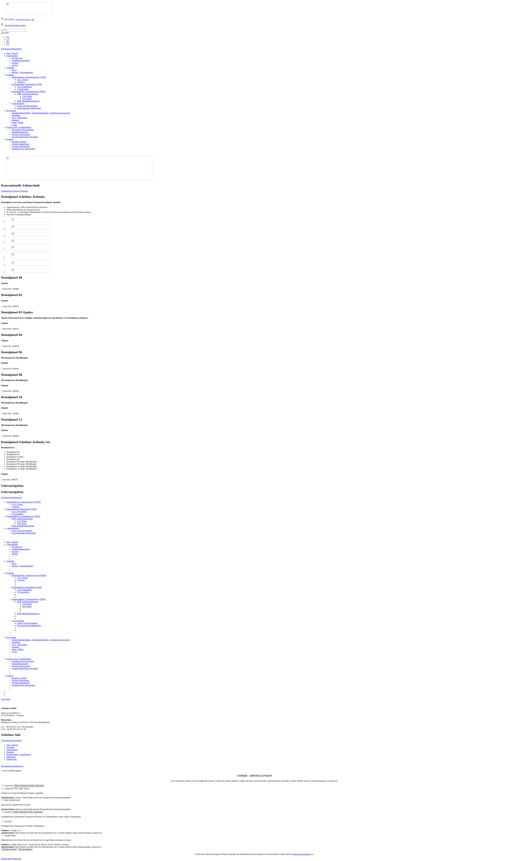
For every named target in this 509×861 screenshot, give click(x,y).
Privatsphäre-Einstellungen (12, 766)
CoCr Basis (27, 96)
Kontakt (9, 139)
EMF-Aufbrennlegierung (27, 94)
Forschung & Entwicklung (23, 130)
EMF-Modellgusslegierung (28, 101)
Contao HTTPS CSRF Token (16, 788)
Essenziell (8, 786)
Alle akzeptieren (25, 850)
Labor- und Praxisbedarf (27, 106)
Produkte (10, 75)
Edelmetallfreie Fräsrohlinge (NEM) (27, 84)
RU (7, 42)
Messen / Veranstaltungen (22, 72)
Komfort (7, 812)
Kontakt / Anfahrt (19, 141)
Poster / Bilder (18, 122)
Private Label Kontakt (21, 134)
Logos (14, 125)
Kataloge (15, 120)
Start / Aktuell (12, 53)
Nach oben (5, 699)
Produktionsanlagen (20, 132)
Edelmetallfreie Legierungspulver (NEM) (29, 77)
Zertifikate (16, 115)
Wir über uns (17, 58)
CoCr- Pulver (22, 79)
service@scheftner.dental (15, 25)
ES (7, 44)
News (14, 70)
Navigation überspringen (11, 49)
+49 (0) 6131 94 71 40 (24, 19)
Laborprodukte (18, 103)
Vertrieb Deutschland (20, 144)
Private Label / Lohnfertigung (18, 127)
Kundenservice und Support (23, 149)
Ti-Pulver (21, 82)
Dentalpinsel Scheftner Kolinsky (14, 191)
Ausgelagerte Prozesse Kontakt (25, 137)
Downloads (11, 110)
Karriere (15, 63)
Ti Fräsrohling (23, 89)
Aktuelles (10, 68)
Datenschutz (11, 759)
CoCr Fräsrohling (24, 87)
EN (7, 39)
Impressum (11, 757)
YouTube (8, 821)
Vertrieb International (20, 146)
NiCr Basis (27, 99)
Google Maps (10, 835)
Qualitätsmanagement (21, 60)
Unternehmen (12, 56)
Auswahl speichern (9, 850)
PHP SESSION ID (12, 800)
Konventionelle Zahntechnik (29, 108)
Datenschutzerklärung (301, 854)
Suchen (15, 65)
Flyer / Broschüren (19, 118)
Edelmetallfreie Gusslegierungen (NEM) (28, 91)
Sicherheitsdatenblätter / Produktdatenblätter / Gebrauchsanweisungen (41, 113)
